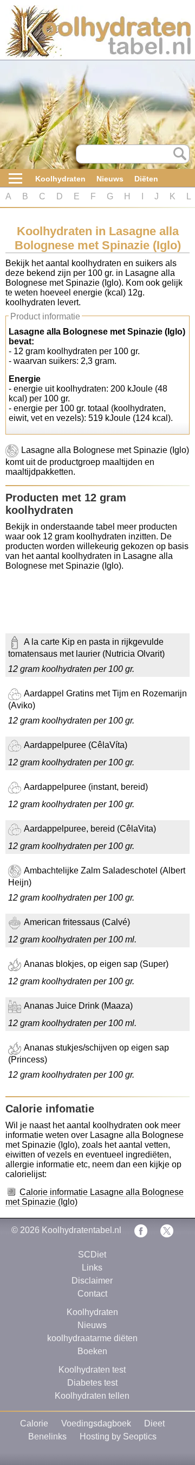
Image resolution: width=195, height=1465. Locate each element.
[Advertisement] (92, 606)
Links (92, 1267)
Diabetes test (92, 1382)
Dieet (154, 1423)
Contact (92, 1293)
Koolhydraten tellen (92, 1395)
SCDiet (92, 1254)
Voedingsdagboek (96, 1423)
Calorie (34, 1423)
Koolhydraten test (92, 1369)
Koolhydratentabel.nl (81, 1230)
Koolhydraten (60, 178)
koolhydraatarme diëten (92, 1338)
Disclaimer (92, 1280)
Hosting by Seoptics (118, 1436)
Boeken (92, 1351)
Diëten (146, 178)
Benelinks (47, 1436)
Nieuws (109, 178)
